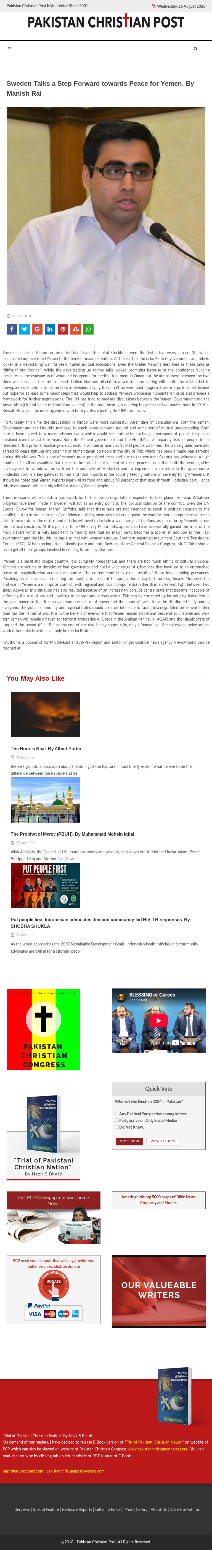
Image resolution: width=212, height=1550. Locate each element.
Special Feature (46, 1510)
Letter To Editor (108, 1510)
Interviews (21, 1510)
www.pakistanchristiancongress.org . (157, 1449)
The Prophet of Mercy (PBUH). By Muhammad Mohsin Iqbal (72, 834)
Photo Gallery (136, 1510)
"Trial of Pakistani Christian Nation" (154, 1442)
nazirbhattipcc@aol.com (23, 1471)
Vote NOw (129, 1141)
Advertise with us (185, 1510)
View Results (163, 1141)
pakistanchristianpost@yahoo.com (75, 1471)
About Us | (160, 1510)
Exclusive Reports (77, 1510)
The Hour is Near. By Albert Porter (46, 748)
